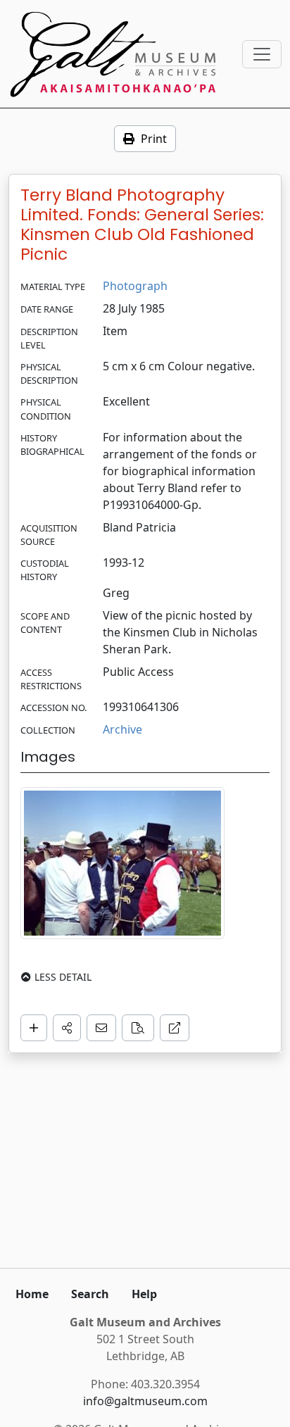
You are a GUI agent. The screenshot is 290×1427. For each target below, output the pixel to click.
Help (144, 1294)
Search (90, 1294)
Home (32, 1294)
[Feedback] (101, 1027)
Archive (122, 729)
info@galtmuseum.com (145, 1401)
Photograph (135, 286)
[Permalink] (174, 1027)
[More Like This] (138, 1027)
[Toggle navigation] (262, 54)
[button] (67, 1027)
